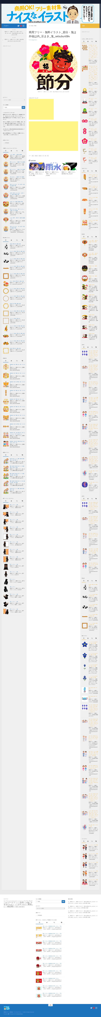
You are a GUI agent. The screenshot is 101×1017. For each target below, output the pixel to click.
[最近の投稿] (6, 150)
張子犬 (8, 905)
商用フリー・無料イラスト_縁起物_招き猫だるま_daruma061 (93, 280)
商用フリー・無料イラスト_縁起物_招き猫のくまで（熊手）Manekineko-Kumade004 (93, 260)
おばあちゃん (19, 434)
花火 (92, 350)
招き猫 (93, 241)
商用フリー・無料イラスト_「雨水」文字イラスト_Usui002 (52, 173)
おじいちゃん (92, 384)
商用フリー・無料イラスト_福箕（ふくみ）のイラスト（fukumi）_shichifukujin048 (17, 205)
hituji (5, 901)
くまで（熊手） (13, 154)
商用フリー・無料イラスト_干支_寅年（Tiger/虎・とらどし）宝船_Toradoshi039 (17, 172)
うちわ (94, 397)
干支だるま (91, 66)
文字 (19, 905)
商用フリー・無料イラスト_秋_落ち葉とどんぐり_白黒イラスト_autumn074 (17, 262)
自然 (20, 243)
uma (19, 901)
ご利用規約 (6, 142)
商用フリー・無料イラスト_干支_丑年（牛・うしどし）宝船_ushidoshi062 (17, 213)
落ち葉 (11, 243)
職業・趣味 (20, 458)
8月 (91, 353)
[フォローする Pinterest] (21, 26)
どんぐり (11, 251)
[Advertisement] (41, 109)
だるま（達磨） (95, 276)
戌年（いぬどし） (94, 57)
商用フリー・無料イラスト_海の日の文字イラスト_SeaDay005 (93, 700)
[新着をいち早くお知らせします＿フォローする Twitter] (18, 26)
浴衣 (89, 350)
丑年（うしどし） (21, 209)
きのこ (11, 281)
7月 (89, 353)
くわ (22, 901)
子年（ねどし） (13, 176)
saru (11, 901)
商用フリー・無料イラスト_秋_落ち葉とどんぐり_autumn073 (93, 619)
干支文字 (95, 119)
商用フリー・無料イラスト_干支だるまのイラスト (93, 84)
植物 (17, 243)
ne (9, 901)
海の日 (92, 687)
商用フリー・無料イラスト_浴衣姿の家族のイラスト (93, 361)
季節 (35, 25)
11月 (11, 219)
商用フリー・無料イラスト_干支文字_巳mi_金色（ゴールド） (93, 153)
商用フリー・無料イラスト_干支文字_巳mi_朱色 (93, 162)
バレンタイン (93, 853)
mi (8, 901)
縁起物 (20, 154)
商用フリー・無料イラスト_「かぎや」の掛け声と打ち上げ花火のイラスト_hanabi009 (93, 476)
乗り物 (11, 458)
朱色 (23, 905)
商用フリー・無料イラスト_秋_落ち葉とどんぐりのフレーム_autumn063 (17, 321)
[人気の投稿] (11, 150)
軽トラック (15, 458)
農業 (23, 458)
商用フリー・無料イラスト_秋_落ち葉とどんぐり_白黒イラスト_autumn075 (17, 254)
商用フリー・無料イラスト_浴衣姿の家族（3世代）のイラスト (93, 466)
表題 (16, 906)
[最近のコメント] (17, 150)
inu (7, 901)
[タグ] (22, 150)
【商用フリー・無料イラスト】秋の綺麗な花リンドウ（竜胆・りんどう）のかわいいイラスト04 (93, 647)
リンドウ (90, 653)
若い (14, 906)
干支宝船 (90, 45)
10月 (20, 364)
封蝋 (27, 903)
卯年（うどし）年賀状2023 (48, 926)
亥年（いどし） (91, 58)
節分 (32, 25)
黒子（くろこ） (13, 504)
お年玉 (11, 193)
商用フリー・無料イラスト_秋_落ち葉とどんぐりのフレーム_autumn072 (17, 277)
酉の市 (17, 217)
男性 (94, 398)
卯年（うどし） (56, 926)
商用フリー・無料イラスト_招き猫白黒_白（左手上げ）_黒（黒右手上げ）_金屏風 (93, 309)
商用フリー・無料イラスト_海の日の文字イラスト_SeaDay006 (93, 692)
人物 (16, 432)
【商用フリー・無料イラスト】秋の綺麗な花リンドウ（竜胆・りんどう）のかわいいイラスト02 (93, 670)
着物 (94, 350)
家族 (11, 460)
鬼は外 (36, 155)
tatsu (13, 901)
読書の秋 (11, 364)
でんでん (26, 901)
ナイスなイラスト (33, 39)
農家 (20, 906)
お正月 (21, 184)
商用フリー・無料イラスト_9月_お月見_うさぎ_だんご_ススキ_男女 (36, 173)
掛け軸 (16, 904)
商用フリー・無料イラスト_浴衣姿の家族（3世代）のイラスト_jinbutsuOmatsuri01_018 (93, 376)
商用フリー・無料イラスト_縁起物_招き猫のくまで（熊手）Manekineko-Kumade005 (93, 247)
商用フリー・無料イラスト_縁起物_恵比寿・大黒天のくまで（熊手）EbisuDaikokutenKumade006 (17, 157)
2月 (29, 25)
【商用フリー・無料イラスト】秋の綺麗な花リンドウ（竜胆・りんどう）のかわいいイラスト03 (93, 659)
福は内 (40, 155)
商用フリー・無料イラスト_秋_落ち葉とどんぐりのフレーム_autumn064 (17, 314)
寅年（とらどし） (13, 162)
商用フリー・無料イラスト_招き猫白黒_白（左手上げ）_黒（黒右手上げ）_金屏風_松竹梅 (93, 289)
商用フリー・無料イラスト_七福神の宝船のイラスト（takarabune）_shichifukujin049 (17, 197)
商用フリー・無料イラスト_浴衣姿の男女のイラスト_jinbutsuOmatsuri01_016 (93, 406)
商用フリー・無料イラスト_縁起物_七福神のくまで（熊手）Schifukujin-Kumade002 (17, 222)
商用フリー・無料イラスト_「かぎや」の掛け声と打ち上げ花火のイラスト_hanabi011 (93, 488)
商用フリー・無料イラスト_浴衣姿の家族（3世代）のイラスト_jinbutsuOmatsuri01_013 (93, 451)
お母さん (91, 355)
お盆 (95, 653)
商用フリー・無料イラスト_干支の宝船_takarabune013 (93, 62)
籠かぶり (5, 906)
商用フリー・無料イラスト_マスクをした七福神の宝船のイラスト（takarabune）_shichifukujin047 (17, 231)
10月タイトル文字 (92, 174)
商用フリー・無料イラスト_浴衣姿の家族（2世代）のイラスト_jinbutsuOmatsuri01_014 (93, 434)
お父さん (94, 353)
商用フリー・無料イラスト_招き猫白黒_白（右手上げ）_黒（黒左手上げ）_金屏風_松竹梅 (93, 299)
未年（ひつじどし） (92, 75)
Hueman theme (20, 1013)
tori (16, 901)
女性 (94, 352)
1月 (18, 184)
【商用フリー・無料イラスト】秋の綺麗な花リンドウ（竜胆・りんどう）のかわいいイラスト (93, 682)
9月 (14, 364)
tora (15, 901)
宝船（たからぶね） (13, 184)
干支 (21, 162)
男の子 (21, 441)
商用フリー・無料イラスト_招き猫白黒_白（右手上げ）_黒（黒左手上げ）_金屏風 (93, 319)
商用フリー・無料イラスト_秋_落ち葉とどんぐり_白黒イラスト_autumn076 (17, 247)
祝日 (89, 687)
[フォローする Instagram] (23, 26)
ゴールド (11, 903)
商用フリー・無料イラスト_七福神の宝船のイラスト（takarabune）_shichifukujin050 (17, 189)
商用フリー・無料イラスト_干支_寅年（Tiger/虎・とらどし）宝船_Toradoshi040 (17, 165)
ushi (21, 901)
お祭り (91, 352)
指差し (13, 904)
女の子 (11, 442)
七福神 (17, 154)
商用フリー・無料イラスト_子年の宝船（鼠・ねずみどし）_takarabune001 (17, 180)
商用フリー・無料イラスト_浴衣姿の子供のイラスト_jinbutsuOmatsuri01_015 (93, 418)
